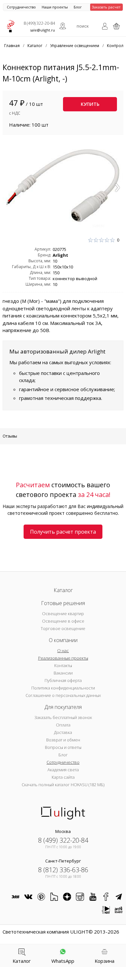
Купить (90, 104)
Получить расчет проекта (63, 531)
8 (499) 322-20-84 (39, 23)
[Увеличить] (63, 185)
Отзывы (10, 436)
